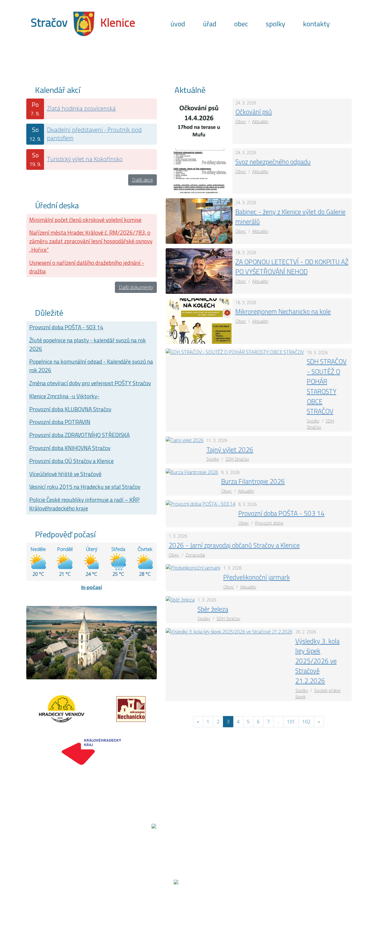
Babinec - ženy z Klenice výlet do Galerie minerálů (290, 217)
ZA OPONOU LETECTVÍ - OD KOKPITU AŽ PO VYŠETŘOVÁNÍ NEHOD (291, 267)
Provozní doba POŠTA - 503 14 (66, 327)
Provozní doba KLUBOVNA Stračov (70, 409)
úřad (209, 24)
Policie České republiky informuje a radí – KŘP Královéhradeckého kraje (84, 503)
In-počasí (91, 587)
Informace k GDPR (225, 905)
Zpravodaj (195, 555)
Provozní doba (269, 523)
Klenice (117, 22)
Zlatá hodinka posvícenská (81, 108)
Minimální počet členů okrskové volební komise (85, 219)
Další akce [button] (142, 180)
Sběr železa (213, 609)
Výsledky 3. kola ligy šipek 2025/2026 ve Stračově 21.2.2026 (317, 661)
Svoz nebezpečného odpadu (273, 162)
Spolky (313, 421)
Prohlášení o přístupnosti (167, 905)
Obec (240, 121)
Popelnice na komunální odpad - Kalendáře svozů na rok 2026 (91, 365)
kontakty (316, 24)
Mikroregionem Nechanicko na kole (283, 312)
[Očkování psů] (199, 120)
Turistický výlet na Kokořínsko (85, 159)
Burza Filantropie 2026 (253, 481)
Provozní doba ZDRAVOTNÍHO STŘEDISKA (79, 435)
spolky (275, 24)
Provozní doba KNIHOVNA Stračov (69, 448)
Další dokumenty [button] (136, 287)
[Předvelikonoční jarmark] (193, 567)
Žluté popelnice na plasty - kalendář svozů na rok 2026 (87, 344)
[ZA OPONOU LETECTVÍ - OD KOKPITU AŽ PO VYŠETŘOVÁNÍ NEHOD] (199, 270)
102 (306, 721)
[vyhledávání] (344, 24)
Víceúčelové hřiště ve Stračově (65, 474)
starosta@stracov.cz (295, 845)
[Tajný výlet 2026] (184, 439)
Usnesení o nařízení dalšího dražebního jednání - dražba (86, 266)
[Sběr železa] (180, 599)
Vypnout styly (271, 905)
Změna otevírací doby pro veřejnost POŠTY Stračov (90, 383)
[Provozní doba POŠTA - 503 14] (200, 503)
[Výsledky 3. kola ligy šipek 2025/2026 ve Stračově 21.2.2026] (229, 631)
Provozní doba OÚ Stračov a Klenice (71, 461)
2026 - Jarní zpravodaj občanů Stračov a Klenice (234, 545)
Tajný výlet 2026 (229, 450)
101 (291, 721)
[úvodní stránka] (83, 23)
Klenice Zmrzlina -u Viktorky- (64, 396)
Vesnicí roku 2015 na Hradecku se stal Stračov (84, 486)
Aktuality (260, 121)
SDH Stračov (237, 459)
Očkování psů (253, 112)
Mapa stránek (113, 905)
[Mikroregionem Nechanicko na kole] (199, 320)
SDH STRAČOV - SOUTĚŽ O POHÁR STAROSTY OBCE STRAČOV (327, 386)
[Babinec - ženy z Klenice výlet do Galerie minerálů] (199, 220)
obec (241, 24)
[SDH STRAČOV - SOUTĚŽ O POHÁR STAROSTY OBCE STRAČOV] (235, 352)
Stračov (49, 22)
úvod (177, 24)
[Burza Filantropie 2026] (192, 471)
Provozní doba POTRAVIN (59, 421)
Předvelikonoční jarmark (256, 577)
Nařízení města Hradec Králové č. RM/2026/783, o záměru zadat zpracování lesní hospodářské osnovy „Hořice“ (90, 241)
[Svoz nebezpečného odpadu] (199, 170)
